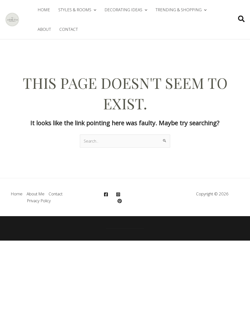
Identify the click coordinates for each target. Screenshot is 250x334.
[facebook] (106, 194)
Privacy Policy (39, 200)
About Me (35, 194)
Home (16, 194)
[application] (93, 10)
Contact (55, 194)
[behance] (120, 201)
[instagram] (119, 194)
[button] (241, 19)
